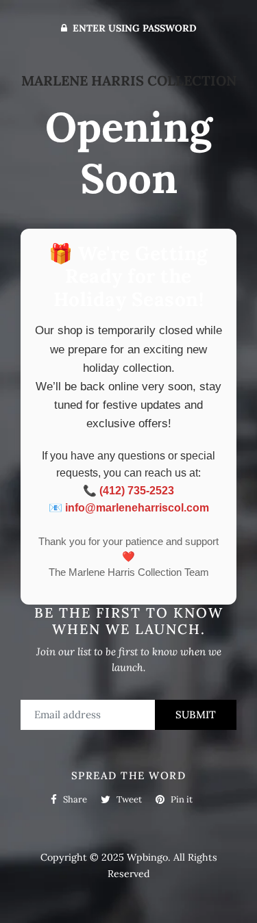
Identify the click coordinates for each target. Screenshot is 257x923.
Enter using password (133, 28)
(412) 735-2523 (136, 490)
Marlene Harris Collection (128, 80)
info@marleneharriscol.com (137, 508)
